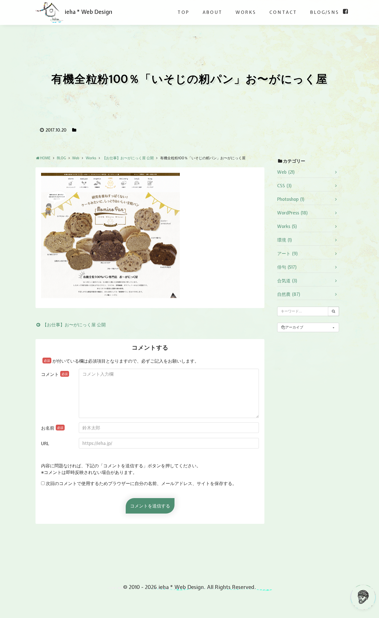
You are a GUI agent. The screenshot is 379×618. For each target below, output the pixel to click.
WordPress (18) (292, 213)
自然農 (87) (288, 294)
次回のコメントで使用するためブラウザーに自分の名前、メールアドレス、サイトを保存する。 (141, 483)
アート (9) (287, 253)
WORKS (246, 12)
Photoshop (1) (291, 199)
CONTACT (283, 12)
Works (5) (287, 226)
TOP (183, 12)
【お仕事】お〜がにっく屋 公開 (73, 325)
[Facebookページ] (345, 11)
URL (45, 443)
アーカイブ (294, 327)
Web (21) (286, 172)
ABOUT (212, 12)
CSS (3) (284, 186)
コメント (54, 374)
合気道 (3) (287, 281)
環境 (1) (284, 240)
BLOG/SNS (324, 12)
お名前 (52, 428)
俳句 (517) (287, 267)
